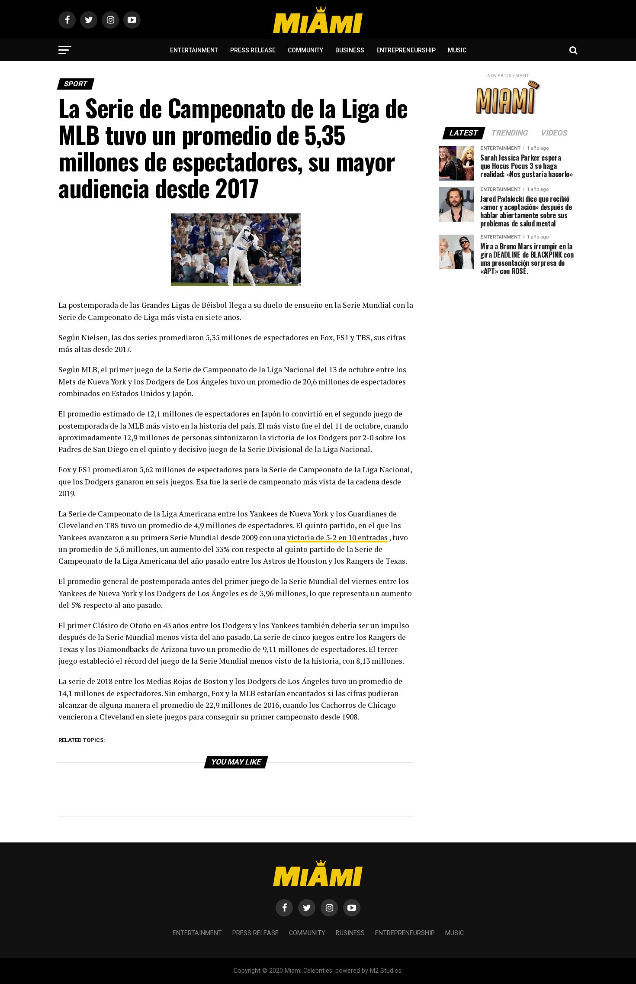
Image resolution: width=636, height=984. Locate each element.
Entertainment (194, 50)
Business (349, 50)
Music (457, 50)
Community (305, 50)
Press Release (253, 50)
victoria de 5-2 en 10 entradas (337, 537)
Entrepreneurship (406, 50)
